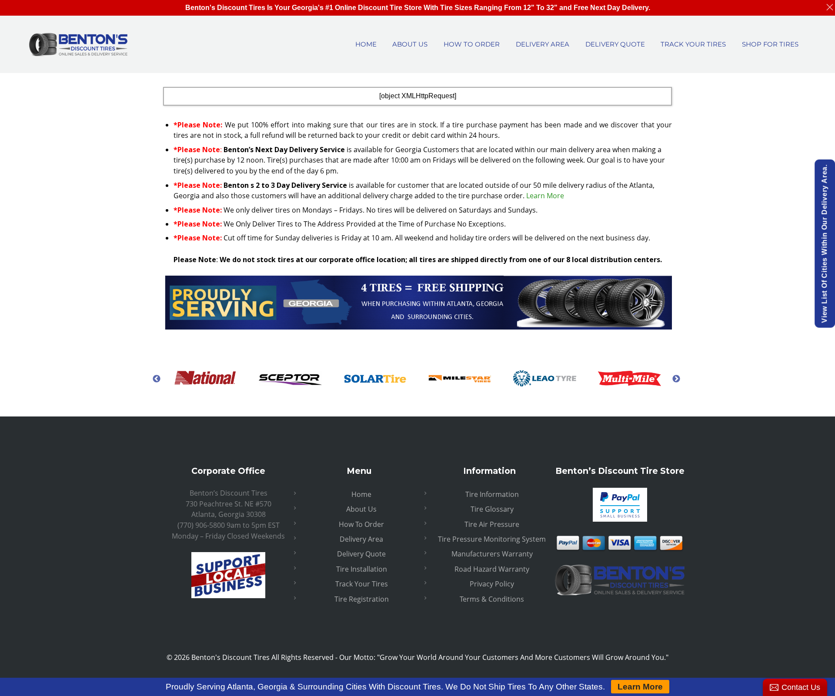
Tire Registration (361, 599)
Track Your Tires (361, 584)
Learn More (545, 195)
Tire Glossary (492, 509)
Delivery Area (361, 539)
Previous (156, 378)
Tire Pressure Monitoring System (492, 539)
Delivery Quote (361, 554)
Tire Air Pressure (491, 524)
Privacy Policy (492, 584)
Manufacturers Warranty (492, 554)
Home (361, 494)
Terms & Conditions (492, 599)
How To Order (361, 524)
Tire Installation (361, 569)
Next (676, 378)
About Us (361, 509)
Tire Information (492, 494)
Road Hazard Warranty (491, 569)
